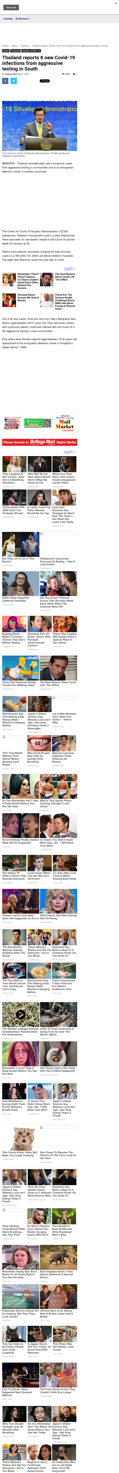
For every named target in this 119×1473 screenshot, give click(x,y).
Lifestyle (8, 18)
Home (5, 45)
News (6, 50)
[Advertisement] (59, 32)
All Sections (21, 18)
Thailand (15, 50)
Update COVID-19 (31, 50)
